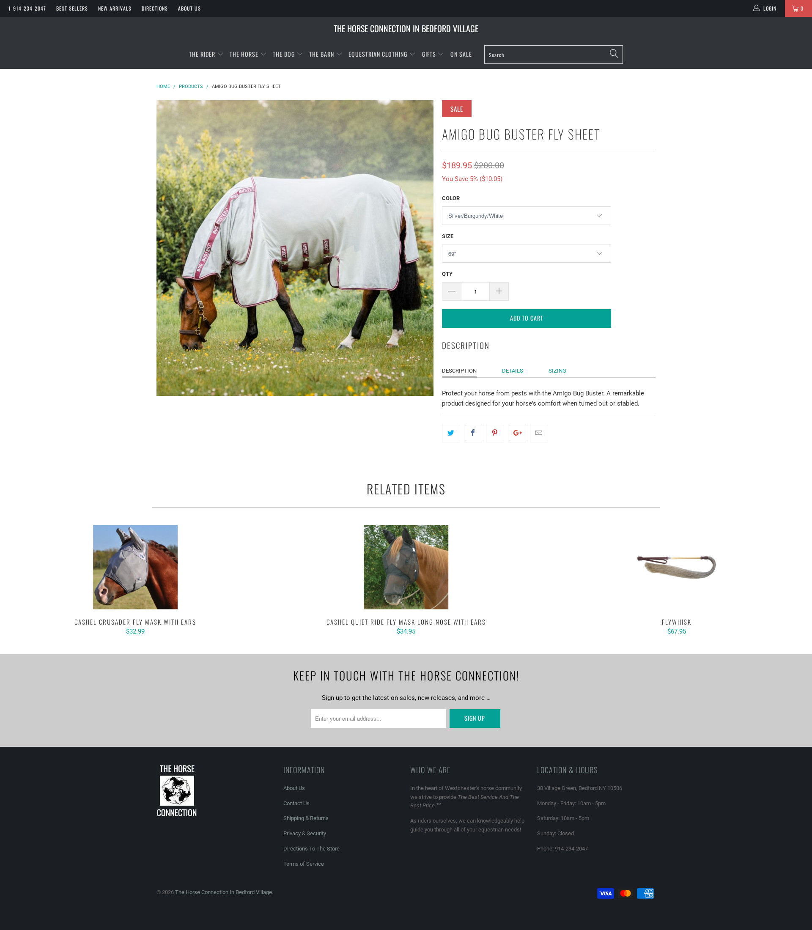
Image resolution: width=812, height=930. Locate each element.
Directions (155, 8)
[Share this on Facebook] (473, 433)
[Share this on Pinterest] (495, 433)
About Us (189, 8)
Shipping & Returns (306, 818)
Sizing (557, 371)
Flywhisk (676, 567)
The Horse (244, 53)
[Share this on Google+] (517, 433)
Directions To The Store (311, 848)
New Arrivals (115, 8)
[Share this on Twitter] (451, 433)
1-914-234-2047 (27, 8)
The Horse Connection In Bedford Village (406, 28)
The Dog (284, 53)
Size (447, 236)
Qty (447, 274)
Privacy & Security (304, 833)
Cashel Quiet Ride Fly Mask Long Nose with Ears (406, 567)
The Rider (202, 53)
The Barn (321, 53)
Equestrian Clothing (378, 53)
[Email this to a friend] (539, 433)
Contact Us (296, 803)
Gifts (430, 53)
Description (459, 371)
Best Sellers (72, 8)
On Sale (461, 53)
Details (512, 371)
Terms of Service (303, 864)
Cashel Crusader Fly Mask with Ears (135, 567)
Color (451, 198)
